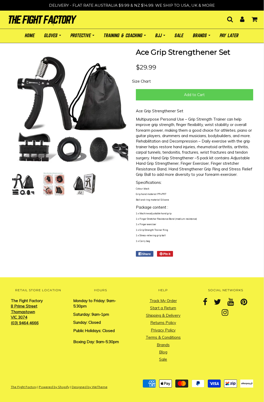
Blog (163, 352)
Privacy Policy (163, 330)
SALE (179, 35)
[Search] (227, 17)
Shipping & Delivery (163, 315)
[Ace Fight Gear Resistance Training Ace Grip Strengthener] (53, 183)
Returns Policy (163, 322)
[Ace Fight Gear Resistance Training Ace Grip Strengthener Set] (22, 183)
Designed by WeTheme (90, 387)
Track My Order (163, 300)
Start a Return (163, 307)
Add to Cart (194, 94)
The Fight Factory (24, 387)
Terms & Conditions (163, 337)
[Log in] (239, 17)
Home (30, 35)
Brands (163, 344)
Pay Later (229, 35)
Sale (163, 359)
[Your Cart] (251, 17)
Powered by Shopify (54, 387)
